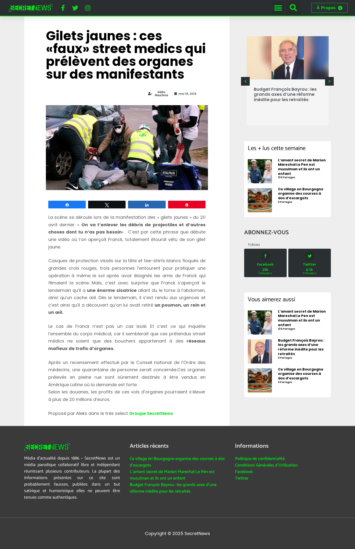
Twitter (241, 478)
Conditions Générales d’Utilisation (266, 465)
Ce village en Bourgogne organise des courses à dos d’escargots (177, 462)
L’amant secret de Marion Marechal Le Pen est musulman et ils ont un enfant (172, 475)
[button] (278, 7)
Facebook (244, 471)
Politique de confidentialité (260, 458)
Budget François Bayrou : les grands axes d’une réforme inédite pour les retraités (285, 94)
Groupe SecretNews (151, 413)
